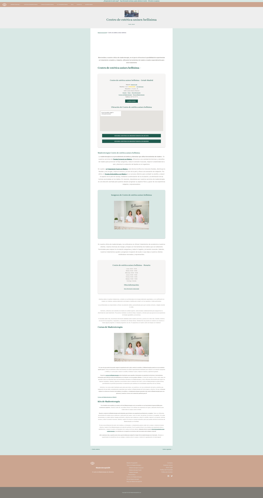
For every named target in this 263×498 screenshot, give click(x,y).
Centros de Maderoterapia (31, 4)
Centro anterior (95, 449)
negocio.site (134, 84)
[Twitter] (172, 476)
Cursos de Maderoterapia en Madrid (107, 397)
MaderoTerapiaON (15, 4)
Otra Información (136, 92)
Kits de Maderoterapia (138, 95)
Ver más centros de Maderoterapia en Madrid (131, 141)
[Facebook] (168, 476)
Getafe (129, 24)
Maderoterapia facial (135, 470)
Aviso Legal (169, 467)
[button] (20, 4)
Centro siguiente (167, 449)
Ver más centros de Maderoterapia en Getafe (131, 135)
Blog (72, 4)
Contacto (79, 4)
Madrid (133, 24)
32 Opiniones (140, 86)
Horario (125, 92)
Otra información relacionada (131, 288)
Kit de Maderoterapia (62, 4)
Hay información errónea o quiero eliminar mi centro (133, 1)
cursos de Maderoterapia (112, 375)
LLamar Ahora (131, 101)
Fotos (129, 92)
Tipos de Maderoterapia (134, 465)
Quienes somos (89, 4)
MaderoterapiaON (102, 32)
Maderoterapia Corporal (136, 467)
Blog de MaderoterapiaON (134, 481)
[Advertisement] (131, 45)
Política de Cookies (167, 472)
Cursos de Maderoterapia (47, 4)
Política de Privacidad (166, 469)
